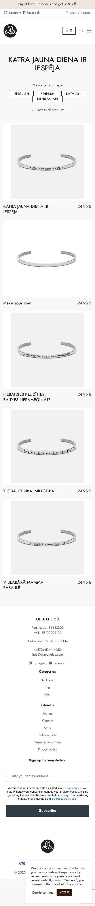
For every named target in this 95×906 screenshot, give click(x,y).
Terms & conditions (47, 742)
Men (47, 694)
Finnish (47, 94)
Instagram (14, 12)
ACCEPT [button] (64, 892)
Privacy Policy (73, 788)
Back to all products (49, 110)
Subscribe (47, 810)
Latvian (73, 94)
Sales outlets (47, 735)
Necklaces (47, 680)
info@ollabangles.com (47, 654)
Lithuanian (47, 99)
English (21, 94)
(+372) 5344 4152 (47, 649)
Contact (47, 720)
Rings (47, 687)
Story (47, 728)
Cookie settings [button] (42, 892)
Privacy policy (47, 749)
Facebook (33, 12)
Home (47, 713)
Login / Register (80, 12)
